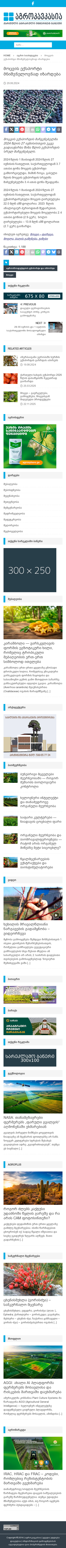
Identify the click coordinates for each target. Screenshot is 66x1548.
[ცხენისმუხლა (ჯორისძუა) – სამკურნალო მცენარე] (33, 1279)
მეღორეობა (11, 525)
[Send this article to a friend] (27, 130)
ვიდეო (12, 880)
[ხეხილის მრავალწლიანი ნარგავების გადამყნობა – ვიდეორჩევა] (33, 903)
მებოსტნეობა (12, 490)
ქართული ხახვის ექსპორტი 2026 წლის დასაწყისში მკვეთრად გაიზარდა (41, 378)
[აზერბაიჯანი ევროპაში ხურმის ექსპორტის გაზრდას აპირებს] (11, 361)
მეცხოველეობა (13, 531)
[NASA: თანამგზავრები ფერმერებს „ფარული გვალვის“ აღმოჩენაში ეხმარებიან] (33, 1096)
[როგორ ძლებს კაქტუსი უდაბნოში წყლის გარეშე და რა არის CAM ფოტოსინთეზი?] (33, 1188)
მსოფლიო (14, 1338)
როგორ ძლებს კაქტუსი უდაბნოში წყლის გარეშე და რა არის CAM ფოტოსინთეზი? (32, 1213)
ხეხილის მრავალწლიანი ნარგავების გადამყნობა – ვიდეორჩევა (27, 928)
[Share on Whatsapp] (37, 130)
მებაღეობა (10, 484)
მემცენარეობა (13, 507)
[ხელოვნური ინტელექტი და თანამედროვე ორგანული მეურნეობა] (11, 801)
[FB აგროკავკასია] (33, 3)
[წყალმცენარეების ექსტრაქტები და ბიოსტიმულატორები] (11, 862)
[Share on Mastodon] (43, 130)
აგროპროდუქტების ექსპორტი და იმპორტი (30, 268)
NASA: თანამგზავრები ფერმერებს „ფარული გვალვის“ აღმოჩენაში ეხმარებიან (32, 1122)
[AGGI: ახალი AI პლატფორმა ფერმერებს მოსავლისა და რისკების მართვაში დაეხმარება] (33, 1362)
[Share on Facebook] (6, 130)
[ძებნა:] (33, 44)
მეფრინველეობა (14, 513)
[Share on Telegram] (48, 130)
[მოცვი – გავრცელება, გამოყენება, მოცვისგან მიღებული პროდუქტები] (11, 396)
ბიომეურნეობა (17, 765)
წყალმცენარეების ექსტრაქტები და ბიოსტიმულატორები (36, 863)
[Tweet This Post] (11, 130)
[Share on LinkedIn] (16, 130)
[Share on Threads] (59, 130)
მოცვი (9, 275)
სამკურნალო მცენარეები (24, 1256)
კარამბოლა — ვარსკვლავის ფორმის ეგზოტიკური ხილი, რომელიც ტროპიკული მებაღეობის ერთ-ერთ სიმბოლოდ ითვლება (29, 652)
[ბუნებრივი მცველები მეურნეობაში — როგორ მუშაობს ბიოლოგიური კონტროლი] (11, 777)
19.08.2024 (30, 364)
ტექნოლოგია (16, 1073)
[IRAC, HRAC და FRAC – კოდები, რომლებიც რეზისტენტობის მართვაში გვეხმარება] (33, 1453)
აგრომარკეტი (17, 1429)
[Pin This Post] (22, 130)
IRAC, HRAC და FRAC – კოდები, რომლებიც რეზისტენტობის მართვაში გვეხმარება (31, 1478)
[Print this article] (32, 130)
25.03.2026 (30, 385)
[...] (48, 691)
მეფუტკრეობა (12, 519)
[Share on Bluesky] (53, 130)
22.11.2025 (30, 404)
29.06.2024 (13, 83)
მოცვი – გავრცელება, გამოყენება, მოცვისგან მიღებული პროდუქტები (35, 396)
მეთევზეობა (11, 501)
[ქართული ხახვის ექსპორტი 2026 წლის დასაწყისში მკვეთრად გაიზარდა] (11, 378)
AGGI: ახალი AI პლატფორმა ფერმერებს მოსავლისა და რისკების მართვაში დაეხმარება (32, 1387)
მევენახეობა (12, 495)
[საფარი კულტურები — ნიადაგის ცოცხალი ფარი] (11, 820)
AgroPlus (14, 1164)
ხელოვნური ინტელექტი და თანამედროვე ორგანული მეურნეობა (39, 802)
